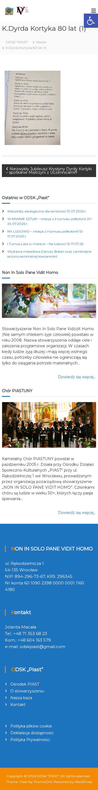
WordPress (83, 782)
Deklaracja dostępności (32, 732)
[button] (91, 21)
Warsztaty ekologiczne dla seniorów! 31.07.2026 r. (47, 211)
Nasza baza (21, 697)
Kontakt (18, 704)
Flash (24, 782)
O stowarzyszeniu (27, 691)
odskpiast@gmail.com (42, 646)
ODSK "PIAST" (48, 776)
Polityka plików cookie (31, 726)
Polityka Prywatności (30, 739)
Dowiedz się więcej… (77, 376)
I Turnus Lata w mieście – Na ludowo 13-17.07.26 (45, 244)
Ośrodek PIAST (24, 684)
